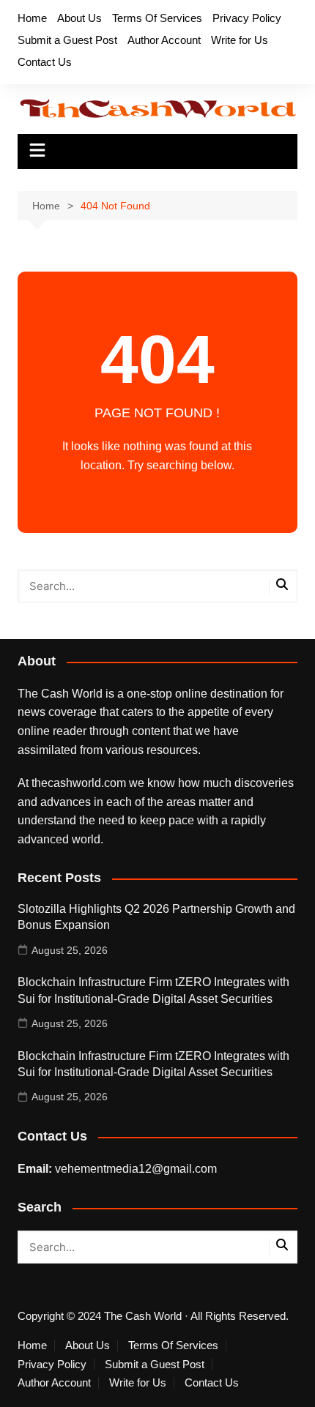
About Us (79, 18)
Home (32, 18)
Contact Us (45, 62)
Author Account (164, 40)
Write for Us (239, 40)
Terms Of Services (157, 18)
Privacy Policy (246, 18)
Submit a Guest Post (67, 40)
